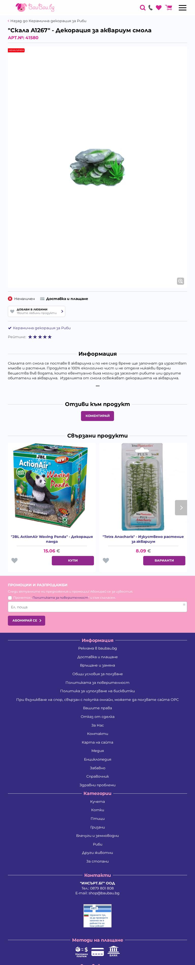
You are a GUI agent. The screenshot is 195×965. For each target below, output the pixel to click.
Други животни (97, 852)
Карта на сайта (97, 742)
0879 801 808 (102, 888)
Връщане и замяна (97, 665)
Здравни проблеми (97, 785)
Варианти (164, 560)
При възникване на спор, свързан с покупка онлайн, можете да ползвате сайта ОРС (97, 699)
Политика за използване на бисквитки (97, 691)
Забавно (97, 768)
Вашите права (97, 708)
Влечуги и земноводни (97, 835)
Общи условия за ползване (97, 674)
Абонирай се (24, 620)
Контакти (97, 733)
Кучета (97, 801)
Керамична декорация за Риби (42, 328)
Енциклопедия (97, 759)
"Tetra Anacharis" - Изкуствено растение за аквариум (143, 539)
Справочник (97, 776)
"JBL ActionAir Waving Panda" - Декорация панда (52, 539)
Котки (97, 810)
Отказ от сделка (98, 716)
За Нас (97, 725)
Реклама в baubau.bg (97, 648)
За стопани (97, 861)
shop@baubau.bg (104, 893)
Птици (98, 818)
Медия (97, 750)
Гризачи (97, 827)
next (181, 507)
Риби (97, 844)
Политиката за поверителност (60, 597)
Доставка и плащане (97, 657)
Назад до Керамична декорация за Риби (48, 21)
